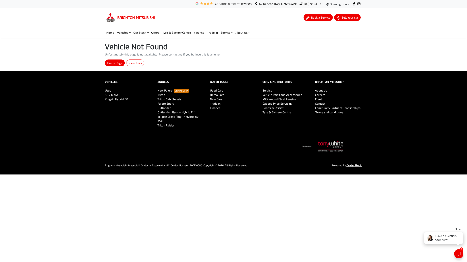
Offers (155, 32)
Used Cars (216, 90)
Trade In (212, 32)
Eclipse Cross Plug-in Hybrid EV (178, 116)
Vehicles (122, 32)
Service (225, 32)
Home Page (114, 63)
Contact (320, 103)
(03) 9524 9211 (313, 3)
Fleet (318, 99)
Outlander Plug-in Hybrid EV (175, 112)
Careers (320, 94)
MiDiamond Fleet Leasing (279, 99)
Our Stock (139, 32)
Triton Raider (165, 125)
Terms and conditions (329, 112)
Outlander (164, 108)
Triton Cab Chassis (169, 99)
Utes (108, 90)
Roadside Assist (273, 108)
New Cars (216, 99)
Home (110, 32)
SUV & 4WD (113, 94)
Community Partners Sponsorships (337, 108)
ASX (160, 121)
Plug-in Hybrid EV (116, 99)
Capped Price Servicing (277, 103)
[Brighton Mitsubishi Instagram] (359, 3)
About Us (242, 32)
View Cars (135, 63)
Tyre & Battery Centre (176, 32)
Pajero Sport (165, 103)
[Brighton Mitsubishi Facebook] (354, 3)
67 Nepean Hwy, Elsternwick (278, 3)
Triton (161, 94)
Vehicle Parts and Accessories (282, 94)
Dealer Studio (354, 165)
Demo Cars (217, 94)
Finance (199, 32)
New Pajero (165, 90)
